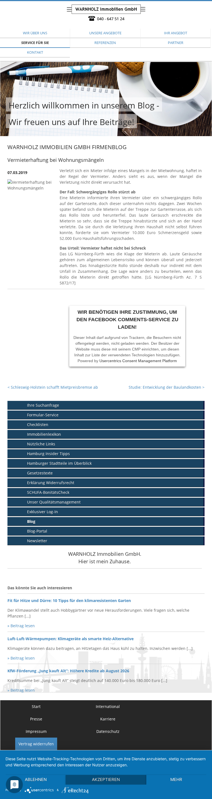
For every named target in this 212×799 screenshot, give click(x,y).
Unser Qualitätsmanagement (54, 502)
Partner (175, 42)
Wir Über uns (35, 32)
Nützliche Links (41, 444)
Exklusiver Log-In (42, 511)
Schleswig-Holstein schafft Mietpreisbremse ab (52, 387)
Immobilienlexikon (44, 434)
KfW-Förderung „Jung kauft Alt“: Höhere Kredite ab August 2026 (68, 670)
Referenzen (105, 42)
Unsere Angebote (105, 32)
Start (36, 706)
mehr (176, 779)
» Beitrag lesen (21, 625)
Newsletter (37, 540)
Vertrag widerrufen (36, 743)
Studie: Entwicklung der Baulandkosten (167, 387)
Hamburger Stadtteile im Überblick (59, 463)
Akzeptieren (106, 779)
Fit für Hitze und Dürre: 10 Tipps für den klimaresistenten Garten (69, 600)
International (108, 706)
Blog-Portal (37, 531)
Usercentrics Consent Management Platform (138, 361)
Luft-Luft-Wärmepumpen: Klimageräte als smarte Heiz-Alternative (70, 638)
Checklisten (37, 424)
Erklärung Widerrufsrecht (50, 482)
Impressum (36, 731)
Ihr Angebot (175, 32)
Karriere (107, 719)
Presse (36, 719)
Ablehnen (36, 779)
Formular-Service (43, 414)
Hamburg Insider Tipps (48, 453)
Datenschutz (108, 731)
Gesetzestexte (40, 473)
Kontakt (35, 52)
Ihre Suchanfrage (43, 405)
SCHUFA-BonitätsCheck (48, 492)
